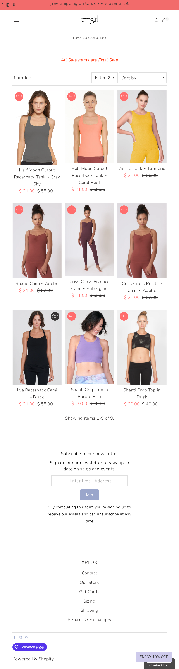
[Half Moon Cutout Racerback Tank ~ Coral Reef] (89, 126)
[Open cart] (164, 20)
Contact (89, 573)
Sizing (89, 601)
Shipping (89, 610)
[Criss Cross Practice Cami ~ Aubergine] (89, 240)
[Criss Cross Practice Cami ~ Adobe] (141, 240)
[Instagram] (7, 5)
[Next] (128, 5)
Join (89, 495)
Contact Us (157, 665)
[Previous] (50, 5)
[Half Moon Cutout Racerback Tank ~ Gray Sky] (36, 127)
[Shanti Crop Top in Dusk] (141, 347)
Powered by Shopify (33, 659)
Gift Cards (89, 592)
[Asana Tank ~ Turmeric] (141, 126)
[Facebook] (2, 5)
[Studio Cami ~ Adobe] (36, 240)
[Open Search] (157, 20)
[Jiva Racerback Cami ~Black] (36, 347)
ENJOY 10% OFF (153, 657)
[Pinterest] (14, 5)
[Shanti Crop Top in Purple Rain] (89, 347)
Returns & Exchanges (89, 620)
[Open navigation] (16, 20)
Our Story (90, 582)
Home (77, 38)
